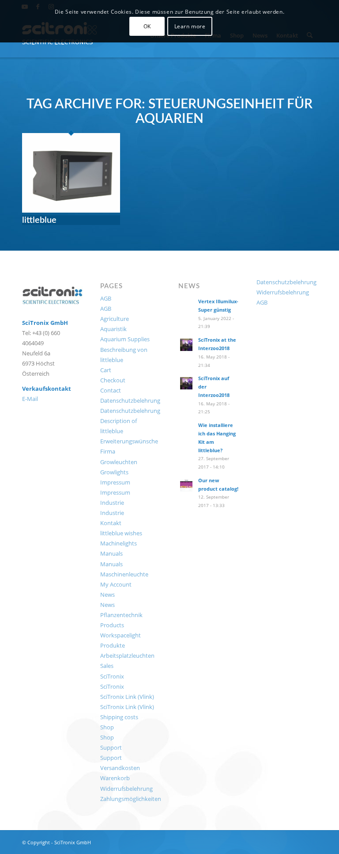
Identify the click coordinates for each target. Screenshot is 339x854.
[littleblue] (71, 210)
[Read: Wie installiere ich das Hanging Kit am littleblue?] (186, 430)
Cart (105, 370)
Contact (110, 390)
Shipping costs (119, 717)
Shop (107, 727)
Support (111, 747)
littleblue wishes (121, 533)
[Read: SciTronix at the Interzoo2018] (186, 345)
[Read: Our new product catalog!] (186, 485)
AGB (105, 298)
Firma (107, 451)
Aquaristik (113, 329)
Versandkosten (120, 768)
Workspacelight (120, 635)
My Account (116, 584)
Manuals (111, 553)
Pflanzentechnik (121, 615)
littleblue (39, 220)
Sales (106, 666)
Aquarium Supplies (125, 339)
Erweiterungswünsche (129, 441)
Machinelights (118, 543)
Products (112, 625)
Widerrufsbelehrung (126, 789)
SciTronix (112, 676)
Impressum (115, 482)
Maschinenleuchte (124, 574)
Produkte (112, 645)
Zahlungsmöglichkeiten (130, 799)
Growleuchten (118, 462)
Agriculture (114, 319)
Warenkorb (115, 778)
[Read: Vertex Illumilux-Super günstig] (186, 306)
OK (147, 26)
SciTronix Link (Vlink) (127, 697)
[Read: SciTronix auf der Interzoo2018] (186, 383)
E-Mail (30, 399)
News (107, 595)
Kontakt (110, 523)
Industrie (112, 503)
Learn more (190, 26)
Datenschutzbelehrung (130, 400)
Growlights (114, 472)
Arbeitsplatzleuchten (127, 656)
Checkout (112, 380)
